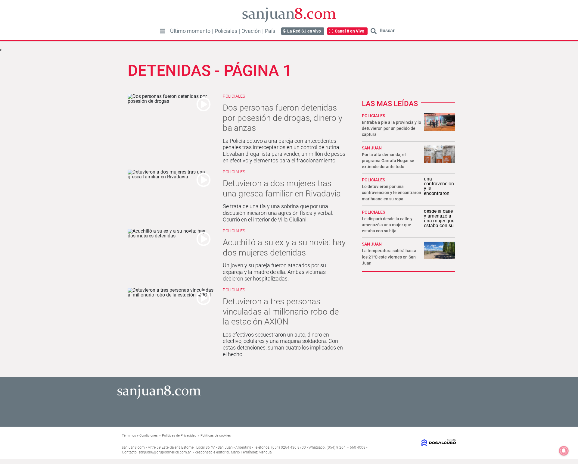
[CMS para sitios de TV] (417, 443)
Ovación (251, 31)
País (270, 31)
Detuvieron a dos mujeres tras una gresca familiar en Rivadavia (282, 188)
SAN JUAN (372, 148)
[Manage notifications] (564, 451)
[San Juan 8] (159, 398)
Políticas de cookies (215, 435)
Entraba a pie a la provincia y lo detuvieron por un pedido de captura (391, 128)
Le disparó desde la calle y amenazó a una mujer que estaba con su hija (387, 224)
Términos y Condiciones (140, 435)
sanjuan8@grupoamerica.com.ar (164, 452)
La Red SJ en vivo (304, 31)
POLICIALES (373, 115)
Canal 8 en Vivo (349, 31)
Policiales (226, 31)
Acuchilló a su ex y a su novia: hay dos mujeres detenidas (284, 247)
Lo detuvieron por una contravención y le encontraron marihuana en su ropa (391, 192)
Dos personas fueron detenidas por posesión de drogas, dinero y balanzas (282, 118)
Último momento (190, 31)
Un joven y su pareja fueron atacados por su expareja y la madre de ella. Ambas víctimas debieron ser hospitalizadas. (274, 271)
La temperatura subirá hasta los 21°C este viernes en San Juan (389, 256)
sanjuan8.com (133, 447)
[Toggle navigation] (162, 31)
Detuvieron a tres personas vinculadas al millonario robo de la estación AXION (281, 311)
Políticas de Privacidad (179, 435)
